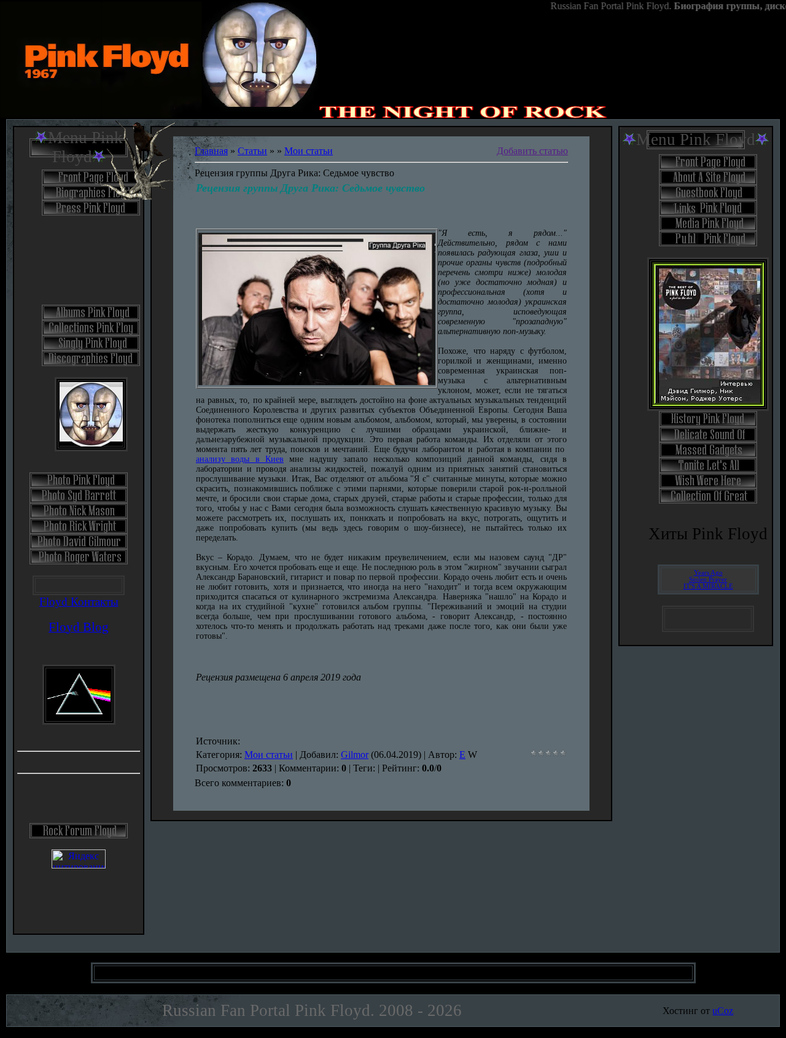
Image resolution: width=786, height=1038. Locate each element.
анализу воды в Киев (240, 459)
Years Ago (708, 572)
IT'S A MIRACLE (708, 586)
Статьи (252, 151)
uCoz (722, 1010)
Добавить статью (532, 151)
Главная (211, 151)
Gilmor (354, 754)
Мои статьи (308, 151)
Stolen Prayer (708, 579)
